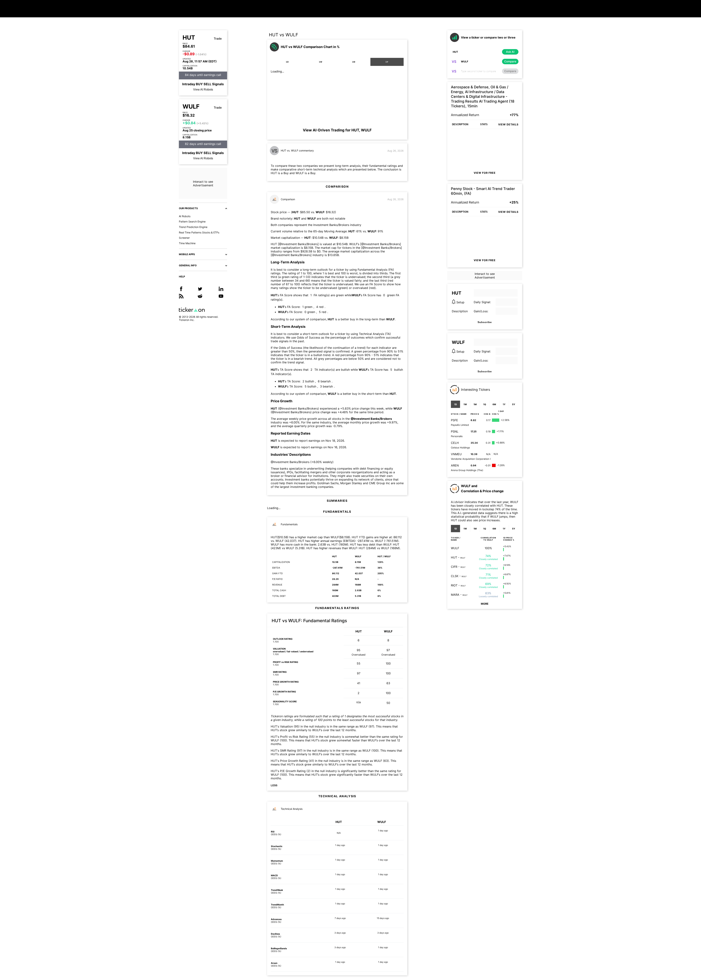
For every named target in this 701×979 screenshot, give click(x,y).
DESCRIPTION (460, 124)
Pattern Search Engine (192, 221)
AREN (455, 465)
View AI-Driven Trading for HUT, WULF (337, 130)
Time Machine (187, 243)
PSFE (454, 420)
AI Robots (184, 216)
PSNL (454, 431)
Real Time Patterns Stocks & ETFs (199, 232)
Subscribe (485, 322)
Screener (184, 237)
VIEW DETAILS (508, 124)
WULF (191, 107)
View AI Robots (203, 89)
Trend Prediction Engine (193, 227)
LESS (274, 785)
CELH (455, 443)
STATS (484, 124)
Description (460, 311)
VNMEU (456, 454)
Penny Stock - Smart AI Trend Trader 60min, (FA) (483, 191)
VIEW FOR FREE (485, 172)
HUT (189, 38)
